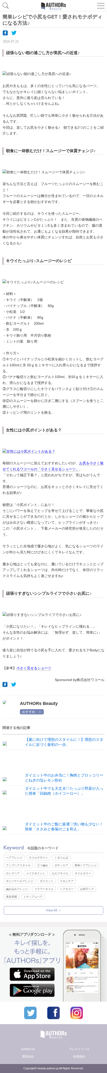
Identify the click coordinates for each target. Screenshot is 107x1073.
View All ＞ (53, 910)
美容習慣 (11, 896)
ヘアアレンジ (14, 857)
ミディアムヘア (33, 896)
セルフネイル (60, 873)
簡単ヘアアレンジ (86, 865)
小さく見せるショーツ (33, 668)
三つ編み (42, 865)
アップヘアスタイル (18, 865)
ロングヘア (13, 873)
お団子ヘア (87, 888)
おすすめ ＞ (32, 712)
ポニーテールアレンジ (19, 880)
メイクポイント (35, 873)
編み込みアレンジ (17, 888)
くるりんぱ (61, 857)
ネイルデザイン (38, 857)
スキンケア (67, 880)
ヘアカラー (67, 888)
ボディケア (61, 865)
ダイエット (47, 880)
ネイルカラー (83, 873)
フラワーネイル (44, 888)
